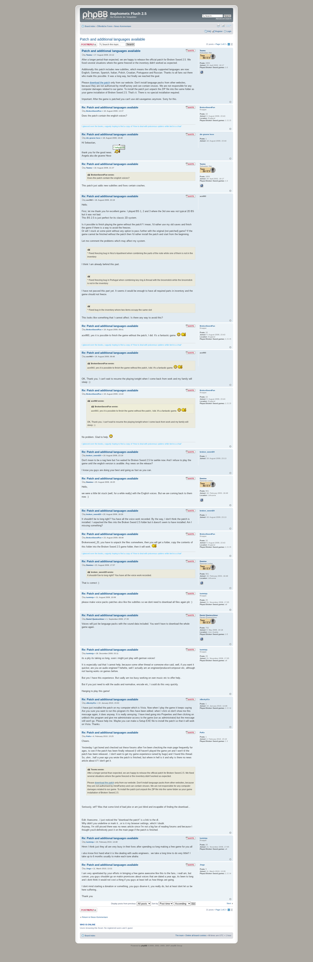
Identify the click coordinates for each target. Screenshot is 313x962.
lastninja (90, 597)
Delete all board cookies (195, 935)
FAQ (209, 31)
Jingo (88, 869)
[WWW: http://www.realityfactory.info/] (201, 639)
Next (229, 903)
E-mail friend (223, 25)
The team (179, 935)
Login (229, 31)
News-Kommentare (122, 26)
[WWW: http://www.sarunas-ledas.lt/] (201, 500)
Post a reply (85, 43)
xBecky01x (91, 703)
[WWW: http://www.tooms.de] (201, 72)
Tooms (89, 55)
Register (219, 31)
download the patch (100, 82)
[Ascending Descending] (185, 903)
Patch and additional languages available (112, 39)
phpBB (144, 946)
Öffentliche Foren (104, 26)
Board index (90, 26)
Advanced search (223, 19)
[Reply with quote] (190, 50)
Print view (218, 25)
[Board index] (95, 14)
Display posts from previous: (124, 903)
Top (230, 102)
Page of (221, 44)
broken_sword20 (93, 455)
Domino (89, 482)
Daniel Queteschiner (95, 619)
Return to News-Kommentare (95, 917)
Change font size (228, 25)
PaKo (88, 736)
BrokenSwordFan (93, 111)
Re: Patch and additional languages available (110, 107)
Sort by (155, 903)
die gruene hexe (93, 138)
